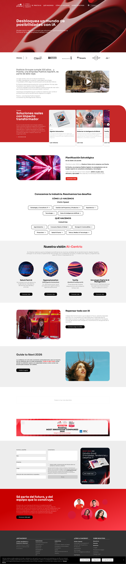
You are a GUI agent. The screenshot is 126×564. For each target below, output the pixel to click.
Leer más (80, 142)
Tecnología (49, 213)
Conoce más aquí (24, 517)
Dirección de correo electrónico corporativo (27, 474)
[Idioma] (87, 5)
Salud (56, 549)
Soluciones (39, 541)
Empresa (18, 462)
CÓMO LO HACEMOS (62, 5)
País (17, 456)
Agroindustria (38, 227)
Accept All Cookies (107, 559)
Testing (38, 553)
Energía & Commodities (83, 227)
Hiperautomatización (42, 542)
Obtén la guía (23, 370)
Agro (56, 542)
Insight (95, 547)
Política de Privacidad (71, 470)
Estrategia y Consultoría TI (39, 207)
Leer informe (54, 142)
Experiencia (90, 207)
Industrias (58, 541)
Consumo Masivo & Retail (59, 227)
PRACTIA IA (37, 5)
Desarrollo (39, 546)
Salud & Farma (56, 232)
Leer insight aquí (89, 473)
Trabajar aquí (96, 554)
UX (36, 554)
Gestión (38, 551)
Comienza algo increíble (75, 327)
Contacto (96, 552)
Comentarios (51, 449)
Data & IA (38, 547)
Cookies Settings (85, 559)
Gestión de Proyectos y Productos (67, 207)
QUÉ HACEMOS (48, 5)
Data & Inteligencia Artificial (69, 213)
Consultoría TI (40, 544)
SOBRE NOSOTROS (78, 5)
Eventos (95, 545)
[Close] (123, 560)
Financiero (40, 232)
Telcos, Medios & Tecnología (78, 232)
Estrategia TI (39, 549)
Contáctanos (94, 5)
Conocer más (71, 178)
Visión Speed (78, 541)
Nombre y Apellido (21, 449)
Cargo (17, 468)
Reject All (96, 559)
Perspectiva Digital (98, 549)
